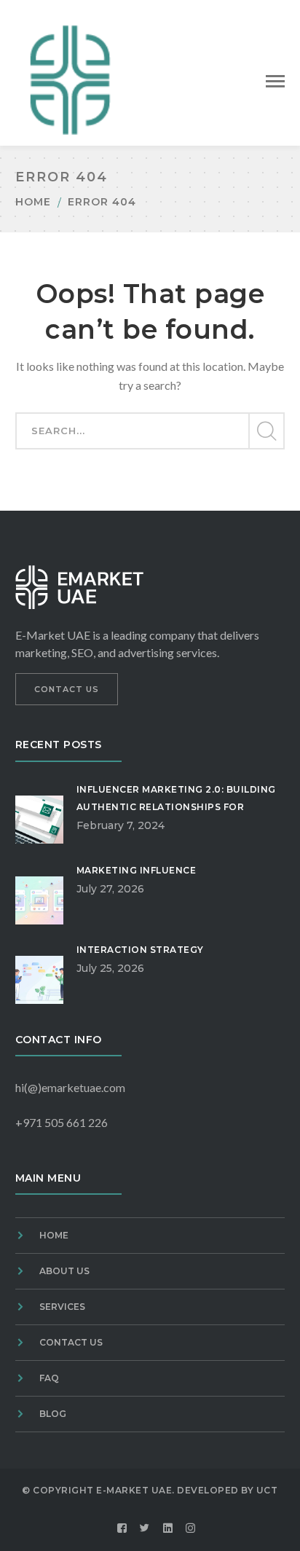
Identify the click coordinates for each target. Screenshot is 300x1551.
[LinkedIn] (168, 1528)
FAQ (49, 1378)
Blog (52, 1413)
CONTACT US (66, 689)
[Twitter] (145, 1528)
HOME (53, 1235)
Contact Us (71, 1342)
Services (62, 1306)
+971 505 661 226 (61, 1122)
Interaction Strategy (140, 949)
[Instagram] (191, 1528)
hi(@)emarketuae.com (70, 1087)
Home (33, 201)
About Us (64, 1270)
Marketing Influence (136, 870)
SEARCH (265, 431)
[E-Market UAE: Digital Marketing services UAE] (70, 78)
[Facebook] (122, 1528)
